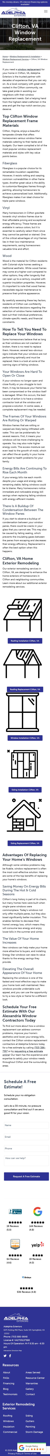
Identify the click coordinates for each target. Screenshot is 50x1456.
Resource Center (35, 1377)
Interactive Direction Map (13, 1350)
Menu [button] (43, 11)
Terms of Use (30, 1453)
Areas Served (33, 1372)
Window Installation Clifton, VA (25, 738)
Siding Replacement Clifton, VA (25, 843)
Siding (29, 1415)
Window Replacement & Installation (25, 56)
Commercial (10, 1432)
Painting (30, 1426)
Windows (8, 1421)
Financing (8, 1383)
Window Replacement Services (16, 59)
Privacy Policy (15, 1453)
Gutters (30, 1421)
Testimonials (10, 1394)
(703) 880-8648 (19, 1336)
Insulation (8, 1426)
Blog (5, 1388)
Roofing (7, 1415)
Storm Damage (34, 1432)
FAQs (6, 1377)
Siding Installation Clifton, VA (25, 789)
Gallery (30, 1388)
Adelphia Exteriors (13, 1326)
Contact (30, 1394)
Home (5, 56)
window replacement (29, 69)
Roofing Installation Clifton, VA (25, 641)
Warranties (32, 1383)
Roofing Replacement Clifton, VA (25, 689)
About (6, 1372)
